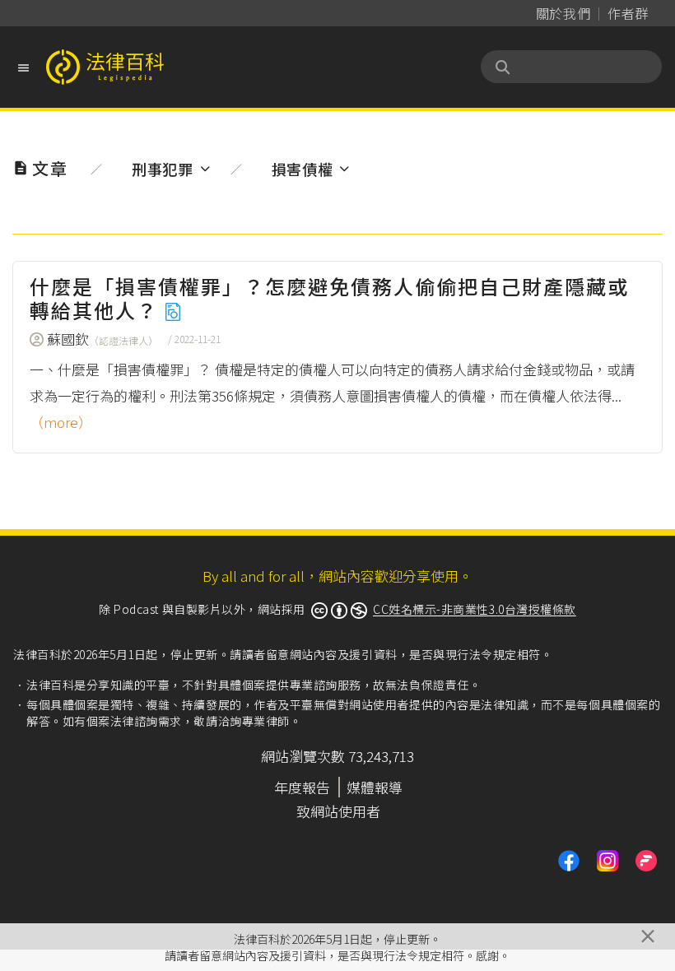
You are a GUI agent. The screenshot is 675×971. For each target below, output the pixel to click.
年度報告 (302, 787)
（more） (61, 421)
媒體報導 (375, 787)
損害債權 (302, 168)
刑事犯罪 (162, 168)
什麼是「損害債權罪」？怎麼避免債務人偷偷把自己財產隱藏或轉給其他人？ (329, 298)
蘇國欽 (102, 338)
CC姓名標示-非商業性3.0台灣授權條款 (474, 609)
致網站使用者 (338, 811)
